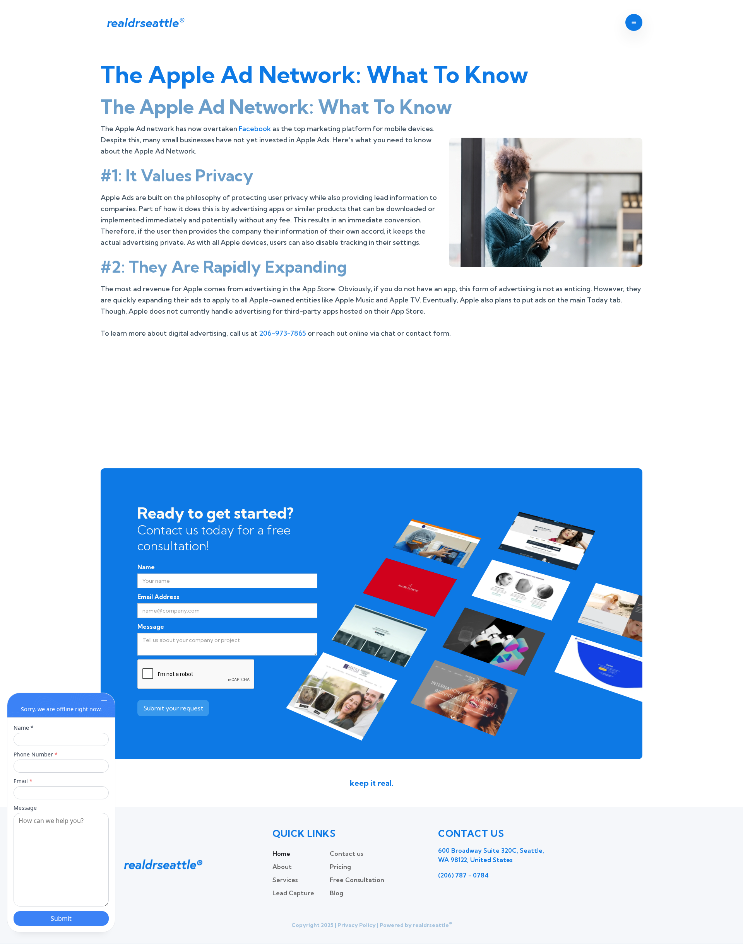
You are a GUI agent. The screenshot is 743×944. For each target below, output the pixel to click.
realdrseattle (144, 22)
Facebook (255, 128)
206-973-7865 (282, 333)
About (282, 867)
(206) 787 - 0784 (463, 875)
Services (285, 880)
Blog (336, 893)
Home (281, 853)
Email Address (158, 597)
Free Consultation (357, 880)
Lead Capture (293, 893)
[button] (633, 22)
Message (150, 626)
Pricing (340, 867)
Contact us (346, 853)
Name (146, 567)
